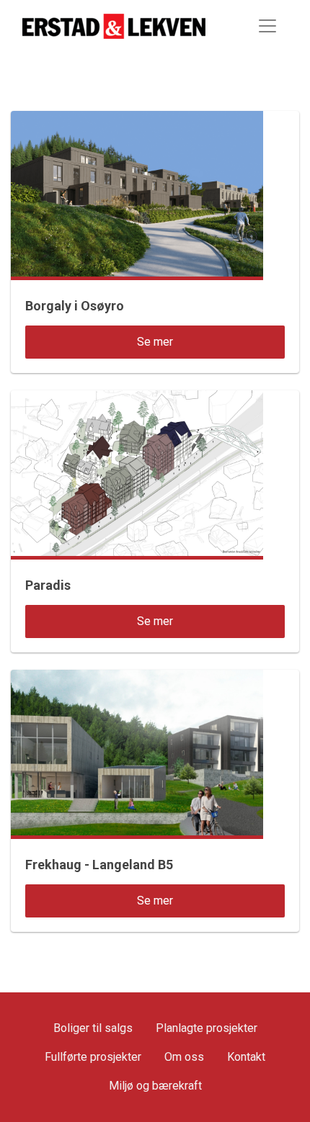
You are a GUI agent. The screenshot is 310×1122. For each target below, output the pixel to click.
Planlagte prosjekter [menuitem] (206, 1028)
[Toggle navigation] (267, 26)
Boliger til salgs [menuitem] (93, 1028)
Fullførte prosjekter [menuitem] (93, 1057)
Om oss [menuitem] (184, 1057)
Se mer (155, 342)
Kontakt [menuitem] (246, 1057)
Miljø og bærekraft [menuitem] (155, 1085)
